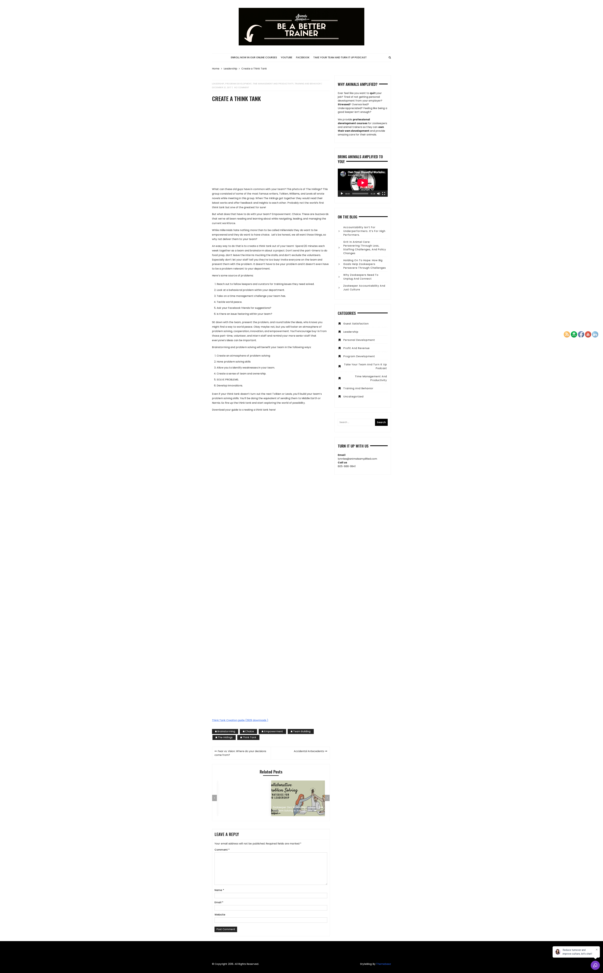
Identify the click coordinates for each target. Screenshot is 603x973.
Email (219, 902)
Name (219, 890)
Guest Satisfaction (356, 323)
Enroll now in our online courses (254, 57)
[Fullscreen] (383, 193)
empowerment (273, 731)
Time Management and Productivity (273, 83)
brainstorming (226, 731)
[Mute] (378, 193)
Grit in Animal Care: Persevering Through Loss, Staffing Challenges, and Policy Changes (364, 247)
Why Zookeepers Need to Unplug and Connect (360, 276)
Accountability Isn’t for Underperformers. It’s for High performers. (364, 231)
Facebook (303, 57)
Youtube (286, 57)
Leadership (218, 83)
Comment (222, 850)
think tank (249, 737)
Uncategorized (353, 396)
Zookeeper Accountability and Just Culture (364, 287)
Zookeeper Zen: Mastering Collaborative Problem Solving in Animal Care (298, 809)
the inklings (225, 737)
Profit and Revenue (356, 348)
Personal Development (359, 340)
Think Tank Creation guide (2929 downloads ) (240, 720)
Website (220, 914)
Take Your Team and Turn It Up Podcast (340, 57)
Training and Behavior (308, 83)
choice (249, 731)
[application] (363, 183)
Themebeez (383, 964)
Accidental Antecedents (309, 751)
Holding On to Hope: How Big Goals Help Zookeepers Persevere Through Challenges (364, 264)
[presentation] (214, 798)
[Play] (341, 193)
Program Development (238, 83)
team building (302, 731)
